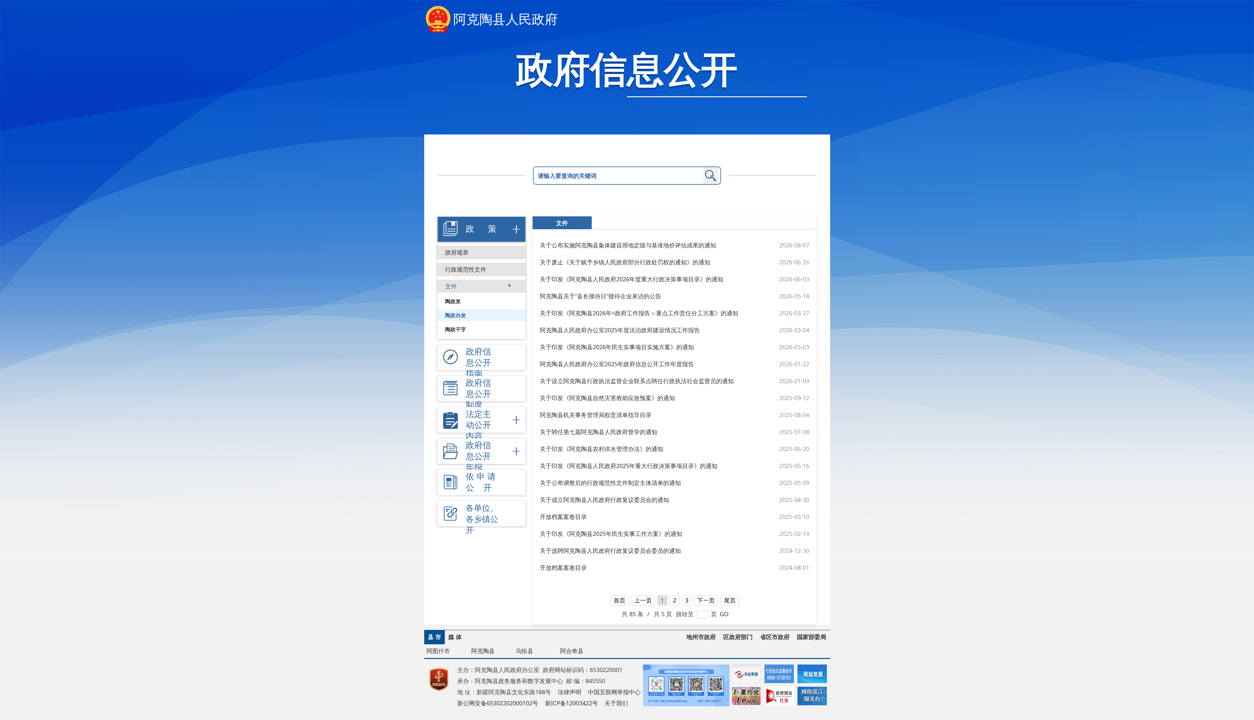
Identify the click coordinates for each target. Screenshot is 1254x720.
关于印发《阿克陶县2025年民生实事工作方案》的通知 (611, 534)
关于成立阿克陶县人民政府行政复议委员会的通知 (604, 500)
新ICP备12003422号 (571, 703)
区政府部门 (738, 637)
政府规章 (457, 252)
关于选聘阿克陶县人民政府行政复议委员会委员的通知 (610, 551)
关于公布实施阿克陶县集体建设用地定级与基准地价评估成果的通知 (628, 245)
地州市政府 (701, 637)
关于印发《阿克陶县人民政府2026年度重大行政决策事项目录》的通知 (631, 279)
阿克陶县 (483, 651)
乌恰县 (524, 651)
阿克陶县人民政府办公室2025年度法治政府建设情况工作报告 (620, 330)
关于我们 (616, 703)
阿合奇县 (572, 651)
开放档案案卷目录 (563, 517)
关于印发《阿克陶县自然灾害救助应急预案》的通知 (607, 398)
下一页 (706, 600)
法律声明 (569, 692)
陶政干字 (455, 329)
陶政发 (453, 301)
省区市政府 (775, 637)
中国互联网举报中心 (614, 692)
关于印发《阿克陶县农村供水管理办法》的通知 (601, 449)
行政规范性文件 (465, 269)
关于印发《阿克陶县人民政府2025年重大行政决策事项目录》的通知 (628, 466)
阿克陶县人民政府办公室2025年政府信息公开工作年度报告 (617, 364)
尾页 (730, 600)
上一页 (643, 600)
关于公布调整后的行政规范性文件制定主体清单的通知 (610, 483)
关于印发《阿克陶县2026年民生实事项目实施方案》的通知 (617, 347)
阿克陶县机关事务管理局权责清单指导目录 (595, 415)
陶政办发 (455, 315)
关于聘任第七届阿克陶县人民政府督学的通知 (598, 432)
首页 (619, 600)
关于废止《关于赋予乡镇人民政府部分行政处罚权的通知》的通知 (625, 262)
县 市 (434, 637)
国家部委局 (811, 637)
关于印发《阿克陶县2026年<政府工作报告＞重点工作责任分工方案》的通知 (639, 313)
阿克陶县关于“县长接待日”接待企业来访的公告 (600, 296)
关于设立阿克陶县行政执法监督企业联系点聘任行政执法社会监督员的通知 (637, 381)
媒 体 (455, 637)
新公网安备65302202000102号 (497, 703)
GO (724, 614)
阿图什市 (438, 651)
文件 (451, 286)
